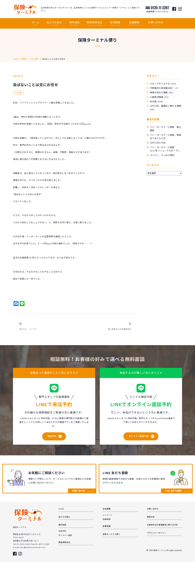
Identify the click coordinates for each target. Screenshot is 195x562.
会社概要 (115, 23)
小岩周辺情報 (156, 97)
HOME (61, 509)
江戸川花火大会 (158, 143)
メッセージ (107, 515)
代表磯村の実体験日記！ (162, 88)
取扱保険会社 (94, 23)
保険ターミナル (160, 550)
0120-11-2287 (160, 7)
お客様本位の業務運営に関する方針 (162, 525)
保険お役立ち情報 (159, 92)
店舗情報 (134, 23)
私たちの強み (54, 23)
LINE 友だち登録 (173, 491)
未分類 (19, 93)
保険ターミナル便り (111, 534)
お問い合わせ (155, 23)
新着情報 (106, 526)
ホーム (35, 23)
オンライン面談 (65, 535)
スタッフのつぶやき (160, 83)
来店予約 (52, 436)
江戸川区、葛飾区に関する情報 (165, 106)
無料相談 (74, 23)
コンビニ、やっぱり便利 (162, 155)
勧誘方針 (151, 517)
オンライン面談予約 (139, 436)
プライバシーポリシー (156, 533)
